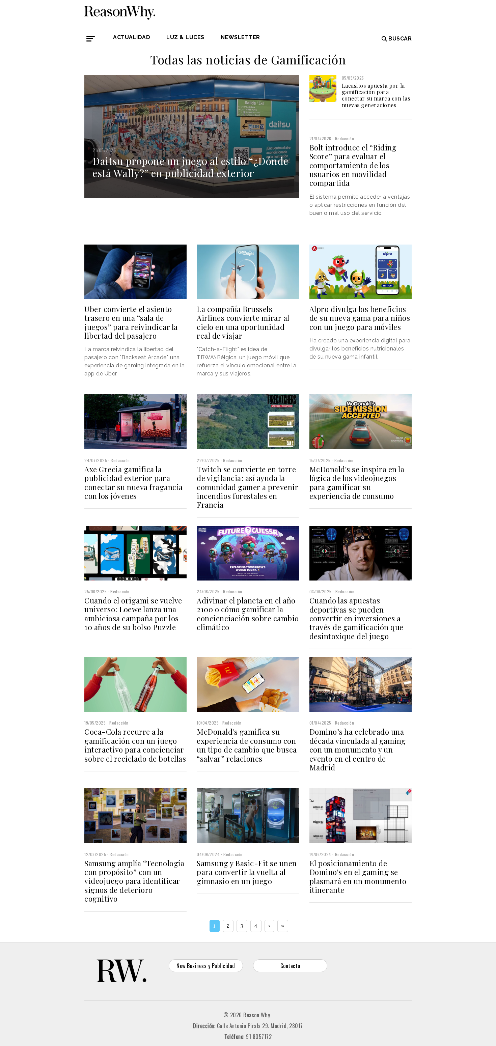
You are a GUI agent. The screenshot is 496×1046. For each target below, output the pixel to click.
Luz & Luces (185, 37)
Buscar (400, 38)
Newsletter (240, 37)
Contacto (290, 966)
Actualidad (131, 37)
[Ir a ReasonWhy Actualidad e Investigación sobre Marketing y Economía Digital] (119, 11)
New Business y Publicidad (205, 966)
